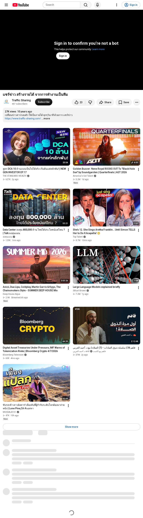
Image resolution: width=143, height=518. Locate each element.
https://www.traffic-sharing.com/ (23, 118)
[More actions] (136, 102)
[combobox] (62, 5)
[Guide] (6, 5)
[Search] (85, 4)
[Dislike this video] (90, 102)
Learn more (98, 49)
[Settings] (117, 5)
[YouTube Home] (20, 5)
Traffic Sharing (21, 100)
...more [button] (46, 118)
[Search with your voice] (97, 4)
